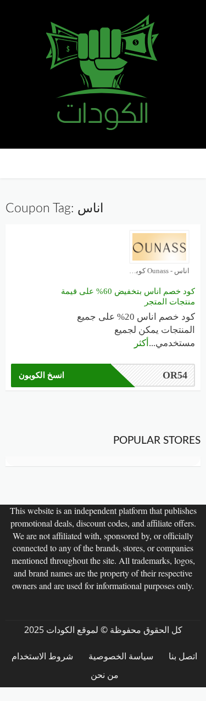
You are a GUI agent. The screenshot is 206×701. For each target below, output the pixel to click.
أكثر (141, 343)
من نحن (105, 675)
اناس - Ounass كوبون (159, 271)
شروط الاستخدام (42, 656)
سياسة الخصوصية (120, 656)
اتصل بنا (183, 656)
